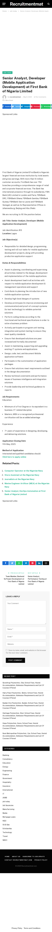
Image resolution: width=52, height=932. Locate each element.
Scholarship (7, 829)
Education (7, 763)
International (8, 790)
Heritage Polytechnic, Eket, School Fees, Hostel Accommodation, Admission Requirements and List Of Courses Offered (23, 715)
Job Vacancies (8, 805)
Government (7, 778)
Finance (6, 774)
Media (5, 813)
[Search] (48, 4)
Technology (7, 832)
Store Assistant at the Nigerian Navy (22, 475)
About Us (16, 856)
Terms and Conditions (32, 928)
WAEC (5, 840)
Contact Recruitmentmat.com (18, 860)
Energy (5, 767)
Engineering (7, 771)
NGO (4, 821)
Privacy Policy (40, 860)
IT (3, 794)
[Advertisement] (26, 40)
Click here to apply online (14, 457)
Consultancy (7, 759)
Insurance (6, 786)
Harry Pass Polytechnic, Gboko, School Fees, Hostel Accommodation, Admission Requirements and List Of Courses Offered (23, 695)
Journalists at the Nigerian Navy (19, 479)
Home (7, 856)
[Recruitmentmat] (26, 4)
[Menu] (4, 4)
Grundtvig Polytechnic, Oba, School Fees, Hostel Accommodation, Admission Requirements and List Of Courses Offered (23, 685)
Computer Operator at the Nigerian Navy (24, 471)
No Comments (41, 97)
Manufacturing (8, 809)
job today (7, 72)
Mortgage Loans (9, 817)
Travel (5, 836)
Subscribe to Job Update (34, 856)
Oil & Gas (6, 825)
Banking (6, 755)
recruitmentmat (15, 97)
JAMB (5, 798)
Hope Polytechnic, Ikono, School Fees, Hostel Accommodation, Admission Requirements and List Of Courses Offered (23, 725)
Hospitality (7, 782)
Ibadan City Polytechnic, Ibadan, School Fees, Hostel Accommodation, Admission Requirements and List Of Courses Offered (23, 705)
